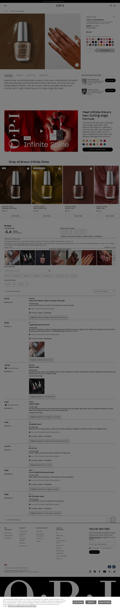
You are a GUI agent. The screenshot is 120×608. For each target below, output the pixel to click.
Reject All (91, 602)
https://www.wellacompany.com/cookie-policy (22, 606)
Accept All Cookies (104, 602)
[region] (60, 602)
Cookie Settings (78, 602)
